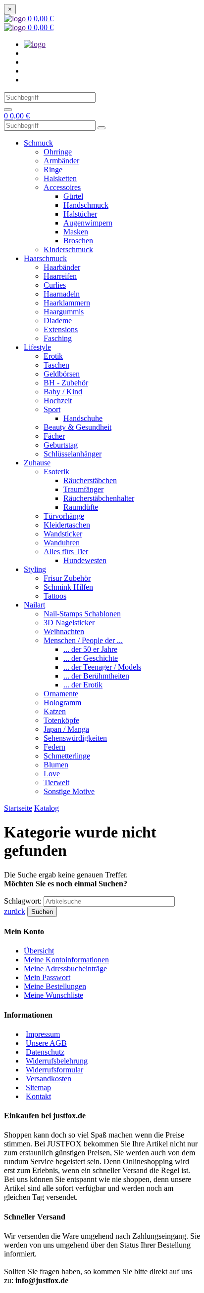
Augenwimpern (87, 223)
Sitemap (38, 1087)
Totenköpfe (61, 720)
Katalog (46, 808)
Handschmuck (85, 205)
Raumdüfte (80, 507)
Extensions (61, 329)
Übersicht (39, 951)
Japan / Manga (66, 729)
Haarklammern (67, 303)
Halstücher (80, 214)
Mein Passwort (47, 977)
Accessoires (62, 187)
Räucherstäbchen (90, 480)
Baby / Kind (63, 391)
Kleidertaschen (67, 525)
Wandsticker (63, 534)
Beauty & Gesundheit (77, 427)
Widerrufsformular (54, 1069)
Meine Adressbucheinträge (65, 968)
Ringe (53, 169)
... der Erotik (82, 685)
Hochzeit (58, 400)
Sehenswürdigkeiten (75, 738)
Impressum (43, 1034)
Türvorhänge (64, 516)
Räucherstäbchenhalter (98, 498)
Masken (75, 232)
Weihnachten (64, 631)
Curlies (55, 285)
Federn (54, 747)
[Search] (8, 109)
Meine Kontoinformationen (66, 959)
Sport (52, 409)
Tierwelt (56, 782)
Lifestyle (37, 347)
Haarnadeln (62, 294)
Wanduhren (62, 542)
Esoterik (56, 471)
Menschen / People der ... (83, 640)
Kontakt (38, 1096)
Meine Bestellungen (55, 986)
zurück (14, 911)
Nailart (34, 605)
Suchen (42, 911)
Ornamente (61, 693)
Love (52, 773)
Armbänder (61, 160)
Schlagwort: (24, 901)
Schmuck (38, 143)
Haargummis (64, 311)
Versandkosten (48, 1078)
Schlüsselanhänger (73, 454)
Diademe (58, 320)
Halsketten (60, 178)
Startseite (18, 808)
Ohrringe (58, 152)
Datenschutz (45, 1052)
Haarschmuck (45, 258)
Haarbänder (62, 267)
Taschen (56, 365)
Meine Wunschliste (53, 995)
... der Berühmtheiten (96, 676)
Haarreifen (60, 276)
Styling (35, 569)
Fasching (58, 338)
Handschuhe (82, 418)
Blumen (56, 765)
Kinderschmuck (68, 249)
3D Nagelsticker (69, 622)
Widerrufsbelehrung (57, 1061)
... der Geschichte (90, 658)
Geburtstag (61, 445)
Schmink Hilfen (68, 587)
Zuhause (37, 462)
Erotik (53, 356)
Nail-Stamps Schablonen (82, 613)
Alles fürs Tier (66, 551)
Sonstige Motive (69, 791)
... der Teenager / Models (102, 667)
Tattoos (55, 596)
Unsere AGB (46, 1043)
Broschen (78, 240)
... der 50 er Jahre (90, 649)
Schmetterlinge (67, 756)
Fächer (54, 436)
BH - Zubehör (66, 383)
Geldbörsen (62, 374)
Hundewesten (84, 560)
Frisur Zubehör (67, 578)
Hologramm (62, 702)
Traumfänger (83, 489)
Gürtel (73, 196)
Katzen (55, 711)
